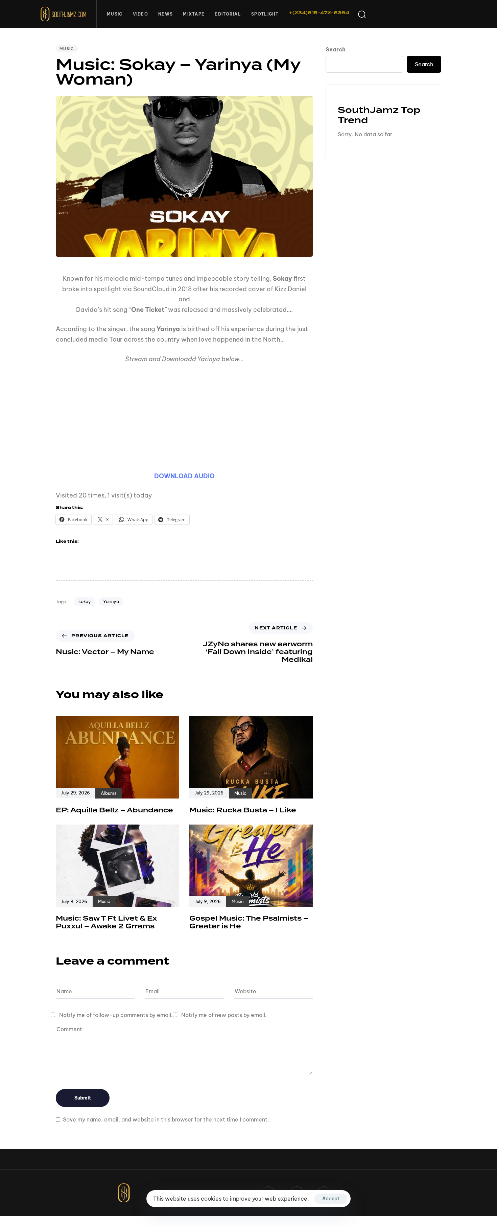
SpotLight (265, 14)
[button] (362, 14)
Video (140, 14)
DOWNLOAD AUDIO (184, 476)
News (165, 14)
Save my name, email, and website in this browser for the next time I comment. (166, 1119)
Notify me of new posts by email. (224, 1015)
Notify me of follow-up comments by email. (116, 1015)
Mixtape (194, 14)
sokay (84, 601)
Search (336, 49)
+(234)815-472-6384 (319, 12)
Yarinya (111, 601)
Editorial (228, 14)
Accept (330, 1199)
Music (115, 14)
